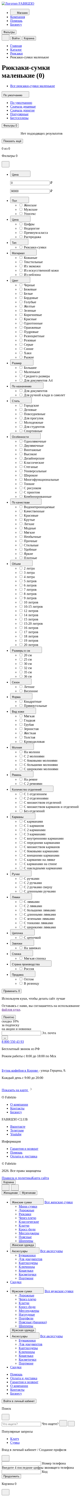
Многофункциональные (41, 479)
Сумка (15, 1442)
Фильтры (9, 32)
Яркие (28, 553)
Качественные (34, 511)
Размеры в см (21, 650)
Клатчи (24, 1225)
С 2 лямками (33, 906)
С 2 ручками (33, 883)
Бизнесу (16, 24)
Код (44, 1471)
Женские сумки (22, 1202)
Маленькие (32, 372)
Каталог (16, 49)
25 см (28, 659)
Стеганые (31, 467)
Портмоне (26, 1278)
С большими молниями (41, 765)
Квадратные (33, 701)
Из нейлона (32, 274)
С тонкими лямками (38, 923)
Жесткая (30, 733)
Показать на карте (15, 1090)
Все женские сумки (58, 1202)
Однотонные (33, 323)
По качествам (21, 502)
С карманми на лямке (39, 859)
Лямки (16, 897)
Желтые (29, 306)
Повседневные (34, 414)
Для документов (35, 391)
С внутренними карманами (44, 838)
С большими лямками (40, 910)
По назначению (22, 386)
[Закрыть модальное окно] (5, 164)
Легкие (29, 524)
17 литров (31, 632)
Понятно (8, 1017)
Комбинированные (38, 496)
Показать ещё (12, 141)
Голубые (30, 302)
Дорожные (26, 1210)
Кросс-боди (27, 1229)
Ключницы (27, 1267)
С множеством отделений (42, 802)
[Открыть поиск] (5, 37)
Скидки (15, 1282)
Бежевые (30, 289)
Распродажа (32, 237)
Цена (15, 174)
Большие (30, 367)
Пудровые (31, 332)
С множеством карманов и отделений (51, 807)
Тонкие (29, 484)
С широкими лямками (40, 927)
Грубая (29, 724)
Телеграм (17, 1130)
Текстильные (33, 262)
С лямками (32, 902)
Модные (30, 528)
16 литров (31, 628)
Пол (15, 200)
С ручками (31, 878)
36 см (28, 676)
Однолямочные (35, 441)
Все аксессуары (51, 1251)
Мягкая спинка (35, 958)
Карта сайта (40, 1178)
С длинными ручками (40, 891)
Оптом (29, 979)
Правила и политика (17, 1178)
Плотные (30, 558)
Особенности (21, 436)
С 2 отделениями (36, 798)
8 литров (30, 594)
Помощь (16, 21)
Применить (11, 991)
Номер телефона (54, 1463)
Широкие (31, 475)
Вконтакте (17, 1126)
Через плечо (27, 1218)
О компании (19, 1104)
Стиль (16, 401)
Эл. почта (49, 1033)
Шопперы (26, 1241)
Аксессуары (20, 1251)
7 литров (30, 589)
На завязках (32, 948)
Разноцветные (34, 336)
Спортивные (33, 431)
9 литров (30, 598)
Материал (19, 253)
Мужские (30, 209)
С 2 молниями (34, 756)
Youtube (15, 1134)
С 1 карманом (34, 825)
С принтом (32, 492)
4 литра (29, 577)
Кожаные (30, 257)
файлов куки (11, 1009)
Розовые (30, 340)
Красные (30, 319)
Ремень (17, 775)
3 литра (29, 572)
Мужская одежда (23, 1330)
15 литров (31, 619)
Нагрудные (27, 1314)
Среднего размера (37, 376)
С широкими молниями (41, 769)
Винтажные (32, 450)
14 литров (31, 615)
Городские (31, 405)
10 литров (31, 602)
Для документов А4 (38, 380)
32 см (28, 668)
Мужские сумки (22, 1291)
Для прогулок (34, 418)
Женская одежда (23, 1245)
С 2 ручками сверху (38, 887)
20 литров (31, 645)
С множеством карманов (42, 847)
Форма (16, 697)
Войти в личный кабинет (19, 1401)
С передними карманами (42, 842)
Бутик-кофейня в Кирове (20, 1070)
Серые (28, 344)
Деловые (30, 410)
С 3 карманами (35, 834)
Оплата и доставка (23, 1156)
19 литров (31, 640)
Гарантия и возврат (24, 1148)
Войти (16, 38)
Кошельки (26, 1270)
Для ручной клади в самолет (44, 395)
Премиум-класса (36, 232)
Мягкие (29, 532)
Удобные (30, 549)
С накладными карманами (43, 868)
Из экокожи (32, 266)
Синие (28, 349)
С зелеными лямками (39, 918)
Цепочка (18, 933)
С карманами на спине (40, 864)
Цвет (15, 280)
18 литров (31, 636)
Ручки (16, 874)
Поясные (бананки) (33, 1322)
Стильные (31, 545)
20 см (28, 655)
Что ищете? (50, 1424)
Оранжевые (32, 327)
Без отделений (34, 811)
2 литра (29, 568)
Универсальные (35, 471)
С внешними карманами (41, 855)
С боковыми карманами (41, 851)
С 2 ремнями (33, 783)
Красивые (31, 515)
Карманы (18, 817)
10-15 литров (33, 606)
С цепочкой (32, 937)
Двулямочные (34, 445)
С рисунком (32, 488)
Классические (34, 462)
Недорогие (32, 228)
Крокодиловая (34, 741)
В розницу (31, 983)
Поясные (25, 1237)
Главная (16, 46)
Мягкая (29, 716)
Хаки (27, 353)
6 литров (30, 585)
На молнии (32, 752)
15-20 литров (33, 623)
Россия (29, 969)
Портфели (26, 1318)
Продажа (18, 974)
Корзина (29, 38)
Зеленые (30, 310)
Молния (17, 747)
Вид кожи (18, 711)
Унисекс (30, 214)
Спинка (17, 954)
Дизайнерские (34, 458)
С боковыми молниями (40, 760)
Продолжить (11, 1476)
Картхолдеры (28, 1263)
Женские (30, 205)
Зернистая (31, 729)
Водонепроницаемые (39, 507)
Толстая (29, 737)
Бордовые (31, 298)
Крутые (29, 520)
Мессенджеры (29, 1233)
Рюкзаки (16, 53)
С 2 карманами (35, 830)
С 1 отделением (35, 794)
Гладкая (29, 720)
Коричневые (33, 315)
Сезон (16, 682)
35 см (28, 672)
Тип (14, 242)
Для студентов (34, 427)
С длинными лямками (40, 914)
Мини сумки (28, 1206)
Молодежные (33, 422)
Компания (17, 17)
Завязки (17, 943)
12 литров (31, 611)
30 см (28, 663)
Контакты (17, 1108)
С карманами (33, 821)
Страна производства (26, 964)
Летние (29, 687)
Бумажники (27, 1255)
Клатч (14, 1439)
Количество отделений (27, 789)
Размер (17, 363)
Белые (28, 293)
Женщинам (10, 1192)
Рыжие (29, 357)
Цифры (29, 224)
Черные (29, 285)
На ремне (30, 779)
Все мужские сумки (59, 1291)
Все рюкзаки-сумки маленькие (32, 86)
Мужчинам (29, 1192)
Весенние (31, 691)
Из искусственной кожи (41, 270)
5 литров (30, 581)
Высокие (30, 454)
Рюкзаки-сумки (35, 247)
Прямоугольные (35, 706)
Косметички (27, 1274)
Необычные (32, 536)
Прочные (30, 541)
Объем (16, 563)
